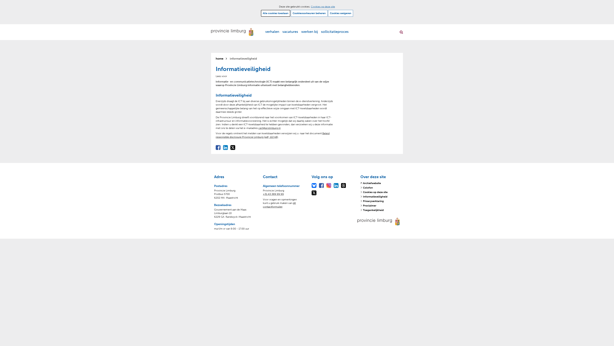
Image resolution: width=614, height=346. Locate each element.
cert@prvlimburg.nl (269, 128)
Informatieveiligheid (375, 196)
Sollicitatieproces (335, 31)
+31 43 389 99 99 (273, 194)
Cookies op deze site (323, 6)
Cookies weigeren (340, 13)
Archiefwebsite (372, 183)
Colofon (368, 187)
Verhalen (272, 31)
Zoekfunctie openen (401, 32)
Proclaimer (369, 205)
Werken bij (309, 31)
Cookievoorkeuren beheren (309, 13)
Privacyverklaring (373, 201)
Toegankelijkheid (373, 210)
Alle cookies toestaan (275, 13)
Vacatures (290, 31)
